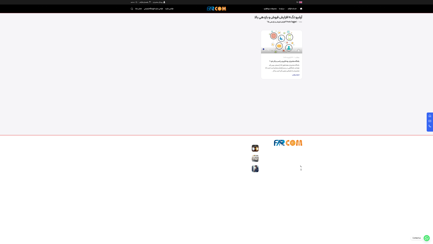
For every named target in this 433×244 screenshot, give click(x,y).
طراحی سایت (210, 150)
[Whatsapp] (427, 238)
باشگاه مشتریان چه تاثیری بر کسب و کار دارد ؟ (284, 61)
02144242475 (286, 166)
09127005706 (289, 170)
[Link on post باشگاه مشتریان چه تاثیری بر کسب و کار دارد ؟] (281, 42)
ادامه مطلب (295, 75)
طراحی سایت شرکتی (208, 158)
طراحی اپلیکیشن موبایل (206, 163)
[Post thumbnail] (255, 148)
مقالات (297, 57)
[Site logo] (216, 8)
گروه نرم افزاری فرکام (290, 50)
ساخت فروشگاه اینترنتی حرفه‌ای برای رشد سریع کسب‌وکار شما (234, 147)
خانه (300, 22)
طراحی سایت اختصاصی (207, 167)
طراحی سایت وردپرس (207, 171)
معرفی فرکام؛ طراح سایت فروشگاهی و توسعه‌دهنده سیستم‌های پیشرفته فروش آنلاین (236, 169)
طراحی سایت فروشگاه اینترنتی (204, 146)
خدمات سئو (211, 154)
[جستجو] (132, 9)
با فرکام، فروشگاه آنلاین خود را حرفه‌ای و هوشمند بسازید (237, 157)
